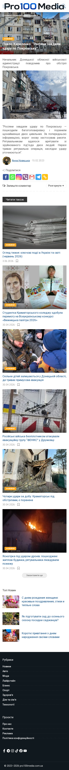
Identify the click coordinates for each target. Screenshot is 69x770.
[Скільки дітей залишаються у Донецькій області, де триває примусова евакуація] (34, 351)
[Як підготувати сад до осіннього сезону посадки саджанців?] (11, 618)
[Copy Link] (45, 177)
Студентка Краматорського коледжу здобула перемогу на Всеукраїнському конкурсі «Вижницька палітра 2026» (33, 316)
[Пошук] (62, 6)
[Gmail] (32, 177)
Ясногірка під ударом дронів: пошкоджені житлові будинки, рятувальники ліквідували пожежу (31, 559)
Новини (8, 39)
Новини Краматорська (24, 15)
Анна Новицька (21, 160)
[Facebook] (6, 177)
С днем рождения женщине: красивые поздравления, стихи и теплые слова (43, 601)
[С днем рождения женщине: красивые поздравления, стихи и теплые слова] (11, 601)
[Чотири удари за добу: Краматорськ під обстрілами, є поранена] (34, 471)
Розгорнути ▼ (56, 185)
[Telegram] (38, 177)
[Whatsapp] (12, 177)
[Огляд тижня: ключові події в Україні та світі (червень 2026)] (34, 227)
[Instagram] (19, 177)
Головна (7, 15)
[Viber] (25, 177)
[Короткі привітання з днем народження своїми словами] (11, 635)
